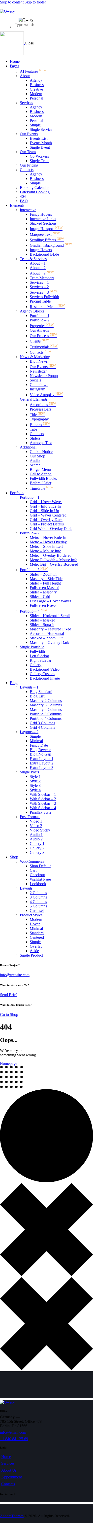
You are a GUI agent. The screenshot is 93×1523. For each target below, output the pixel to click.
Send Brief (8, 995)
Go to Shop (9, 1014)
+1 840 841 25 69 (14, 1439)
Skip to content (12, 2)
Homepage (8, 1063)
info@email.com (13, 1432)
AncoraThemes (12, 1516)
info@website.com (15, 975)
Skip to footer (35, 2)
